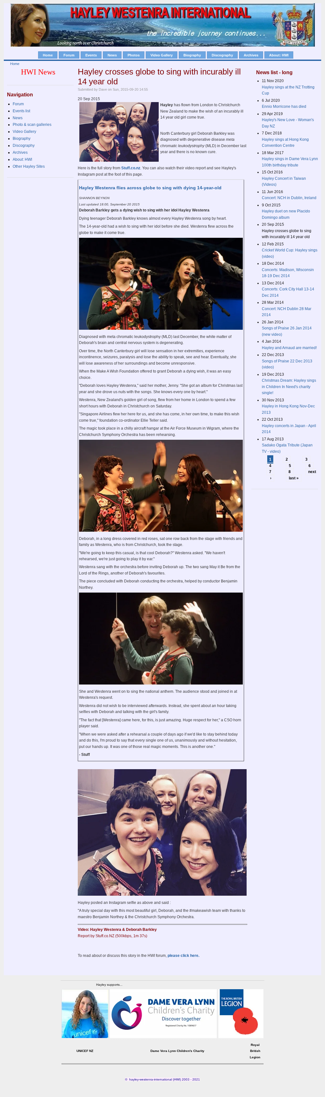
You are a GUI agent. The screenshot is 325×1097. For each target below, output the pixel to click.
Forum (69, 55)
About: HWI (279, 55)
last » (294, 478)
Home (48, 55)
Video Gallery (161, 55)
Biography (192, 55)
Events (91, 55)
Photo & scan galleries (32, 124)
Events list (21, 111)
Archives (251, 55)
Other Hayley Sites (29, 166)
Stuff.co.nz (130, 168)
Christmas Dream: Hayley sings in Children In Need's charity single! (289, 386)
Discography (222, 55)
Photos (134, 55)
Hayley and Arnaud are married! (289, 348)
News (112, 55)
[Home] (162, 45)
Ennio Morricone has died (284, 106)
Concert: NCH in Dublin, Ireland (289, 198)
